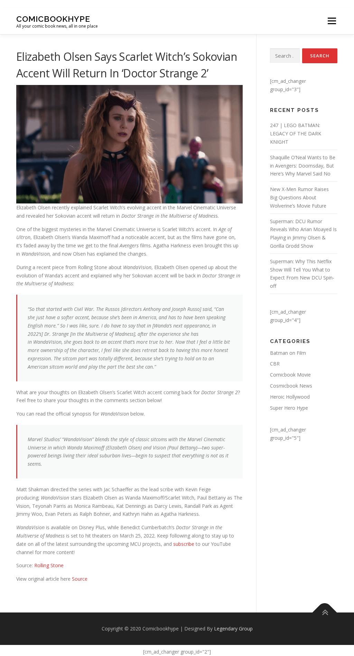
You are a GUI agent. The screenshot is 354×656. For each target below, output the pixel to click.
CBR (275, 363)
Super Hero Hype (289, 408)
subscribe (183, 544)
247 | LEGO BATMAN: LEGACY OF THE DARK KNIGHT (295, 133)
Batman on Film (288, 353)
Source (79, 579)
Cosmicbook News (291, 385)
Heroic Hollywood (290, 396)
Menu (332, 21)
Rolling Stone (49, 565)
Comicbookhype (53, 18)
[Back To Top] (325, 612)
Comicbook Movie (290, 374)
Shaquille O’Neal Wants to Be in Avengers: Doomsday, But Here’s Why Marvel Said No (302, 165)
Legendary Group (233, 628)
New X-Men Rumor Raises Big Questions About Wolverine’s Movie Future (299, 197)
